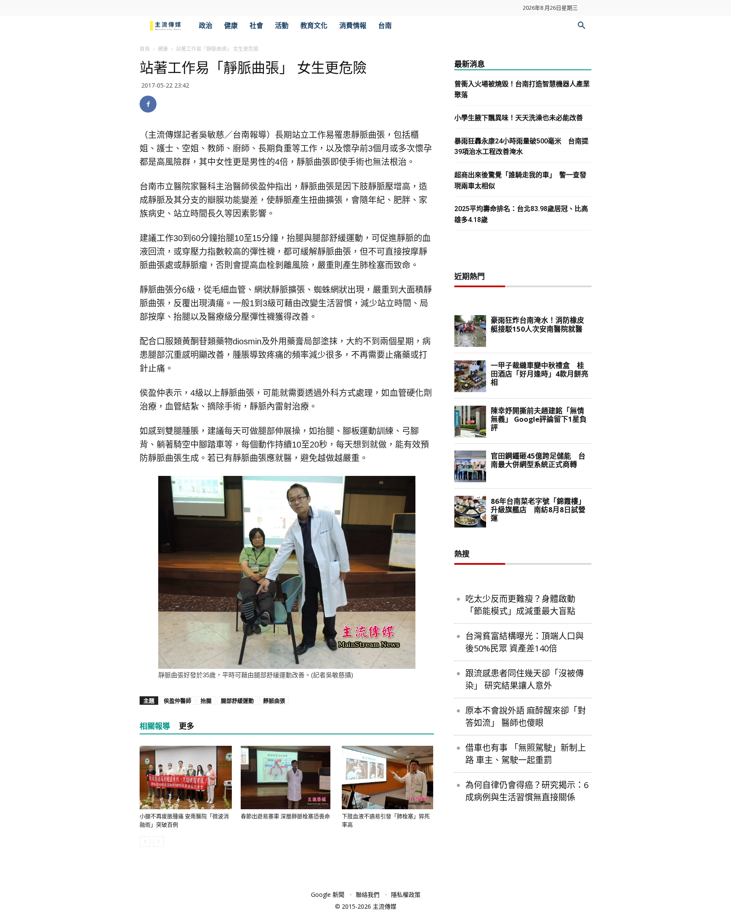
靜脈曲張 (274, 700)
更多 (186, 726)
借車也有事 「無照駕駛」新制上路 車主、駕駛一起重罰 (525, 754)
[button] (581, 26)
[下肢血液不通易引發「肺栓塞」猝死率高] (388, 777)
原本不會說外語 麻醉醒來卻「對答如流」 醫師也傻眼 (525, 716)
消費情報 (352, 25)
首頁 (145, 48)
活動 (282, 25)
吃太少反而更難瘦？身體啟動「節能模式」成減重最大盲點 (520, 605)
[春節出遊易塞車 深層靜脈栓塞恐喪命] (287, 777)
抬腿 (206, 700)
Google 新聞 (327, 894)
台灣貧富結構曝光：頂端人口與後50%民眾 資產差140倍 (524, 642)
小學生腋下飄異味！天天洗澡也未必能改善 (518, 118)
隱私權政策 (405, 894)
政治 (205, 25)
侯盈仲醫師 (177, 700)
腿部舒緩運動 (237, 700)
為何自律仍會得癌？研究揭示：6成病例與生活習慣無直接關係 (526, 791)
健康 (231, 25)
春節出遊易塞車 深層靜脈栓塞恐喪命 (285, 816)
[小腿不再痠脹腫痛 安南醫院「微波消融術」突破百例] (186, 777)
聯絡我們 (367, 894)
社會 (256, 25)
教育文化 (313, 25)
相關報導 (155, 726)
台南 (385, 25)
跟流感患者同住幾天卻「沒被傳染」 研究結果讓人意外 (524, 679)
